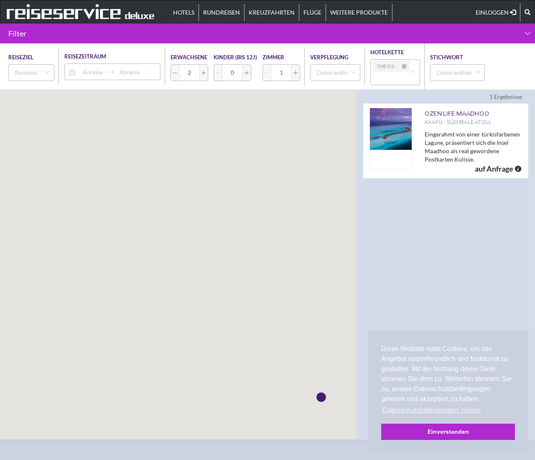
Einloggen (493, 12)
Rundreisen (221, 12)
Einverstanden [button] (448, 431)
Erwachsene (189, 57)
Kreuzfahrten (272, 12)
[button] (175, 73)
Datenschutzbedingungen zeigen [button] (431, 410)
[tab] (267, 33)
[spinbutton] (189, 72)
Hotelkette (387, 52)
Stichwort (446, 57)
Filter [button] (17, 33)
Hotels (183, 12)
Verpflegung (329, 57)
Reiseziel (20, 57)
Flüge (312, 12)
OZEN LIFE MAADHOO (457, 113)
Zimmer (273, 57)
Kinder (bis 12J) (235, 57)
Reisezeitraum (85, 56)
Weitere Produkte (359, 12)
